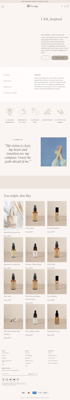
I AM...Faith (51, 264)
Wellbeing (4, 358)
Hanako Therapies (30, 397)
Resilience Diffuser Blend (33, 264)
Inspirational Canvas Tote (12, 232)
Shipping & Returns (52, 355)
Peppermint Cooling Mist (12, 264)
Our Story (27, 353)
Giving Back (28, 363)
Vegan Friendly (47, 120)
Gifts (3, 364)
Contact (50, 353)
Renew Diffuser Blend (32, 331)
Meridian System (29, 360)
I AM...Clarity (30, 228)
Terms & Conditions (52, 360)
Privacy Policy (51, 358)
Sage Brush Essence (53, 331)
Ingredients (27, 358)
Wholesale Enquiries (53, 363)
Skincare (4, 355)
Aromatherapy (5, 353)
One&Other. (47, 397)
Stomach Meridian (53, 228)
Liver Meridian (52, 296)
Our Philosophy (28, 355)
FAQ (26, 365)
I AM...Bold (7, 296)
